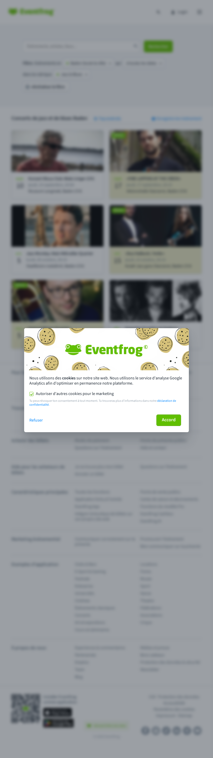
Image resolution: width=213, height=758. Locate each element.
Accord (169, 420)
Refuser (36, 420)
